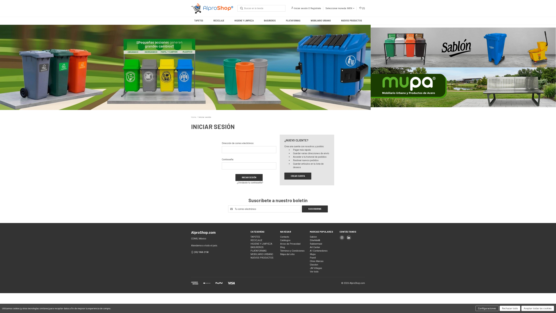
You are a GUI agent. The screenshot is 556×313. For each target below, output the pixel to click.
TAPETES (198, 20)
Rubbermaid (316, 243)
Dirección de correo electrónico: (238, 143)
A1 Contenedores (319, 250)
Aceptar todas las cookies (538, 308)
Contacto (284, 236)
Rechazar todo (510, 308)
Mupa (313, 254)
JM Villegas (316, 268)
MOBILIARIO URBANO (321, 20)
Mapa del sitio (287, 254)
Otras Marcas (316, 261)
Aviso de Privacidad (290, 243)
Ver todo (314, 271)
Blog (282, 247)
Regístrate (315, 8)
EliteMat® (315, 240)
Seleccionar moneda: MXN (339, 8)
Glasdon (314, 264)
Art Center (315, 247)
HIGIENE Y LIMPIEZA (244, 20)
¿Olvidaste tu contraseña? (250, 182)
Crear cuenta (298, 176)
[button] (185, 67)
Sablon (313, 236)
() (363, 8)
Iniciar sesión (301, 8)
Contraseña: (228, 159)
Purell (313, 257)
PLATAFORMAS (293, 20)
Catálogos (285, 240)
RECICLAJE (218, 20)
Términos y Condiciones (292, 250)
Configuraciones (487, 308)
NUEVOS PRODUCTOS (351, 20)
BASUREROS (270, 20)
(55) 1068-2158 (201, 252)
